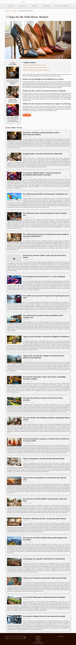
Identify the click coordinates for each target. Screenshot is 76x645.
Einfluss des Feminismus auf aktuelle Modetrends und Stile (45, 578)
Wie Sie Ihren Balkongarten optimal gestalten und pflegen (44, 597)
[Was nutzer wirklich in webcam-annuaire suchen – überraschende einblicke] (12, 72)
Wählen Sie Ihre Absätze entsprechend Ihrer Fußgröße (35, 67)
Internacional (23, 6)
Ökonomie (34, 6)
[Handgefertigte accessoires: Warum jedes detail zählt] (12, 92)
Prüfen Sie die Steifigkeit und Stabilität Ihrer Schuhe (34, 65)
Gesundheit (10, 6)
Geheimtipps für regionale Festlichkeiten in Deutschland (44, 559)
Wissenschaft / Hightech (62, 6)
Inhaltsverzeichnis (30, 62)
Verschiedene (46, 6)
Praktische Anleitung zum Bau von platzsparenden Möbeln (44, 519)
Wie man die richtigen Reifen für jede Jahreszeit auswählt (44, 616)
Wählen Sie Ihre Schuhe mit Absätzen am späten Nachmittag (36, 70)
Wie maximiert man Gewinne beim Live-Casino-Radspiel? (44, 276)
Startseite (7, 10)
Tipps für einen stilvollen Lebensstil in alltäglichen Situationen (46, 336)
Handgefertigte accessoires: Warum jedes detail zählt (13, 101)
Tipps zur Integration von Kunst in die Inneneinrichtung (43, 459)
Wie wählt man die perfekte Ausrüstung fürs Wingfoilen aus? (45, 194)
